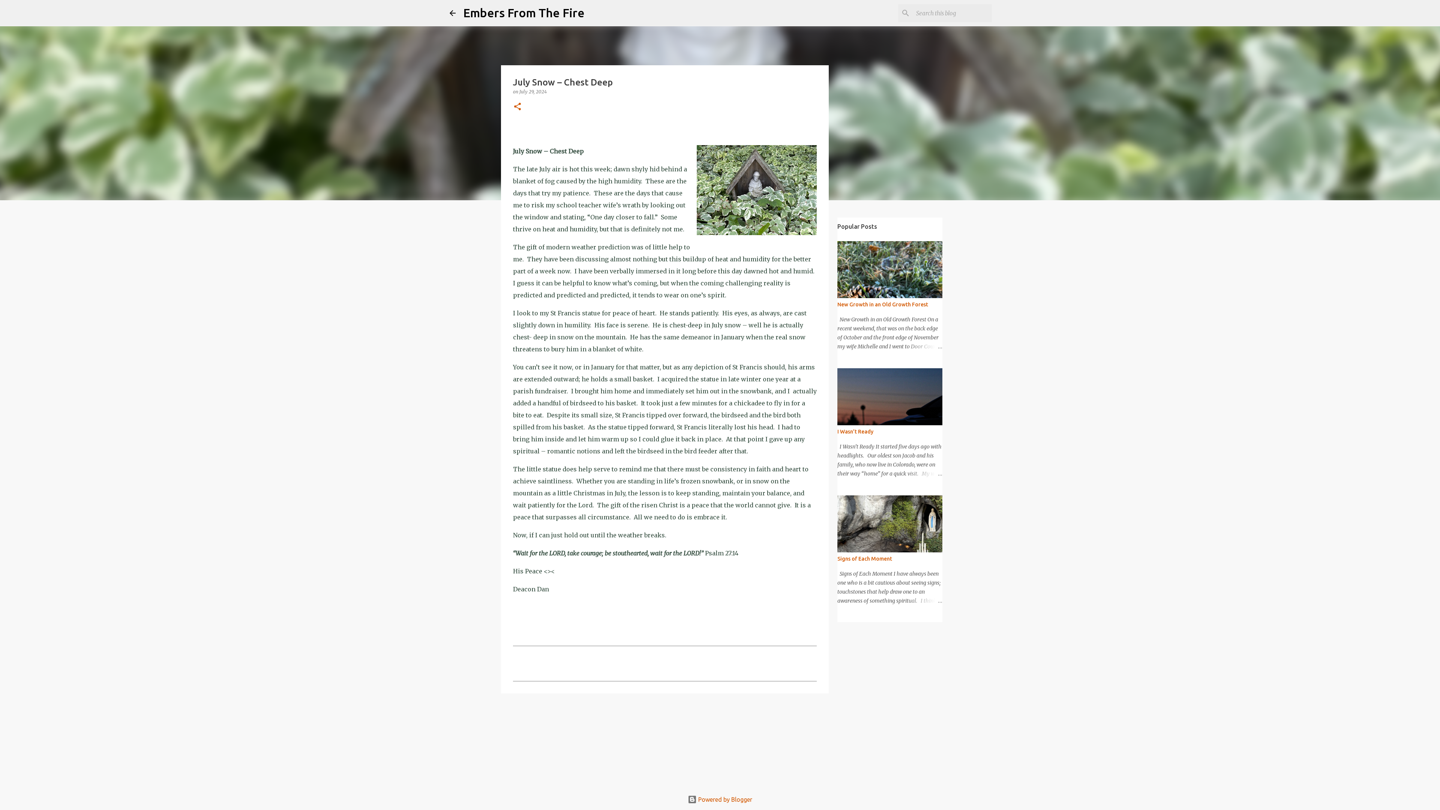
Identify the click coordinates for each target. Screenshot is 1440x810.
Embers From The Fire (524, 13)
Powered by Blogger (724, 799)
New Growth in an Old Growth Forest (882, 305)
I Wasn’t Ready (855, 432)
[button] (517, 107)
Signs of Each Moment (864, 559)
